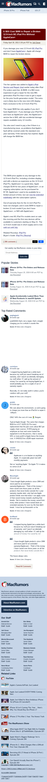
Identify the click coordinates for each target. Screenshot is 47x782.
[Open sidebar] (44, 4)
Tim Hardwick (28, 639)
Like (22, 327)
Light (2, 778)
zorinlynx (13, 367)
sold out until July (10, 227)
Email (3, 626)
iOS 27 (37, 10)
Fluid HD (35, 776)
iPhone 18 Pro (9, 10)
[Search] (40, 4)
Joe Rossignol (15, 275)
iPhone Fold (24, 10)
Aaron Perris (28, 665)
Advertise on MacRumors (15, 610)
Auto (41, 776)
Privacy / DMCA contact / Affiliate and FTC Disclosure (18, 768)
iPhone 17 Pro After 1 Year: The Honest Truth (27, 717)
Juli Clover (36, 43)
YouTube (10, 678)
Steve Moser (5, 665)
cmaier (12, 448)
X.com (8, 626)
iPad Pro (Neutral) (23, 235)
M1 (33, 48)
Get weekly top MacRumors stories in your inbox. (23, 248)
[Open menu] (2, 4)
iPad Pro (38, 48)
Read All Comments (23, 566)
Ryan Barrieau (28, 657)
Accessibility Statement (8, 772)
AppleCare (20, 51)
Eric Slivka (27, 621)
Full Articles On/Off (20, 776)
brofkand (13, 517)
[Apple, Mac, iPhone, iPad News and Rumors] (19, 7)
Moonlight (14, 476)
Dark (7, 778)
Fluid (29, 776)
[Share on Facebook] (41, 241)
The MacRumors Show (18, 723)
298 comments (10, 242)
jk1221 (12, 402)
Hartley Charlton (7, 648)
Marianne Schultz (29, 648)
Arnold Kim (5, 621)
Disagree (28, 327)
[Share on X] (35, 241)
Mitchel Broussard (7, 639)
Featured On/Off (7, 776)
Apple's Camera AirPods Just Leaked (24, 685)
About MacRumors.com (14, 603)
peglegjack (14, 315)
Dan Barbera (5, 657)
